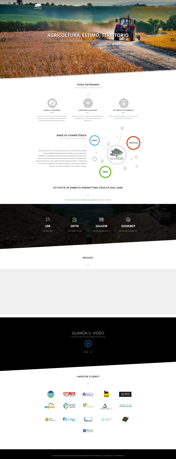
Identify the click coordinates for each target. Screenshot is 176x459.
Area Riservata (121, 5)
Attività (87, 5)
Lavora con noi (107, 5)
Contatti (132, 5)
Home (71, 5)
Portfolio (96, 5)
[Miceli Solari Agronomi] (38, 5)
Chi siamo (79, 5)
